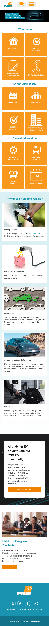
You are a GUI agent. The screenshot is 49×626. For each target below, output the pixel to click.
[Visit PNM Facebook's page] (28, 603)
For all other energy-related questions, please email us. (24, 609)
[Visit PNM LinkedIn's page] (35, 603)
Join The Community (24, 490)
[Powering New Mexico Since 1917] (8, 4)
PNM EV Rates (34, 233)
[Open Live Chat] (21, 4)
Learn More (9, 567)
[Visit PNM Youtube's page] (13, 603)
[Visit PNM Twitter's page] (20, 603)
